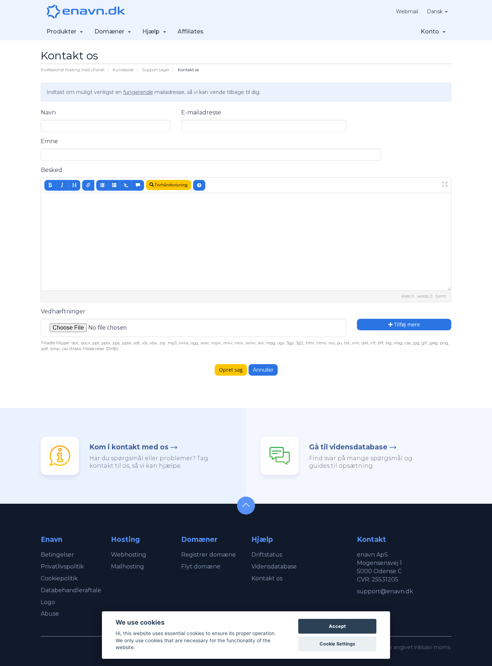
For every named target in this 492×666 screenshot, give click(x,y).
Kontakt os (266, 578)
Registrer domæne (208, 554)
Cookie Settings (337, 644)
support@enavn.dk (385, 591)
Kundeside (123, 69)
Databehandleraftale (71, 590)
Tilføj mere (406, 324)
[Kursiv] (62, 185)
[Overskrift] (74, 185)
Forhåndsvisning (171, 185)
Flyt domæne (200, 566)
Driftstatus (266, 554)
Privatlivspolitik (62, 566)
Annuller (263, 370)
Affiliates (190, 31)
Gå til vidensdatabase (348, 447)
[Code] (126, 185)
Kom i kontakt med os (129, 447)
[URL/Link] (88, 185)
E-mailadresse (201, 112)
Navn (48, 112)
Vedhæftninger (63, 311)
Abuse (50, 613)
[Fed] (50, 185)
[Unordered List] (102, 185)
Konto (431, 31)
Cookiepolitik (59, 578)
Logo (48, 602)
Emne (49, 141)
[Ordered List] (114, 185)
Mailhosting (127, 566)
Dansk (435, 11)
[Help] (199, 185)
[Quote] (138, 185)
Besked (51, 170)
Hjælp (152, 31)
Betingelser (57, 554)
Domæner (110, 31)
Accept (337, 626)
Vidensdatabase (274, 566)
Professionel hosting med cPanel (72, 69)
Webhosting (128, 554)
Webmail (407, 11)
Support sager (156, 69)
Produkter (62, 31)
